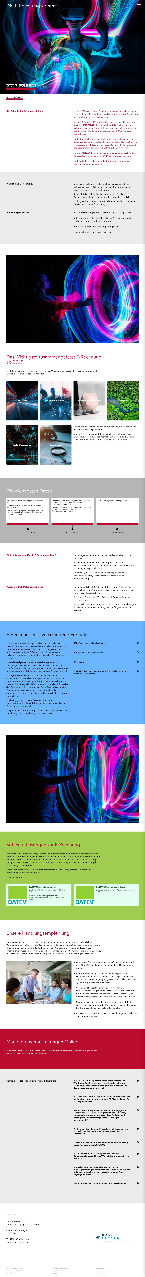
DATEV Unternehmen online (42, 887)
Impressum (100, 1269)
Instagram (54, 1273)
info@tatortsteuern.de (59, 1269)
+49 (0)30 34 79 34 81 (59, 1271)
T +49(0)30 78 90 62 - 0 (17, 1239)
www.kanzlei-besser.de (17, 1242)
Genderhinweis (101, 1273)
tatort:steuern (21, 87)
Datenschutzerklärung (104, 1271)
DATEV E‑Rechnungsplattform (110, 887)
